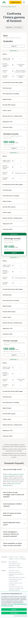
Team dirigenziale (13, 562)
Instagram (11, 558)
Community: (4, 557)
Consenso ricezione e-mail (15, 583)
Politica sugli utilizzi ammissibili (17, 577)
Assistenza (19, 567)
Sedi (19, 563)
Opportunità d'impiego (14, 565)
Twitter (16, 557)
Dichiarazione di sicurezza (15, 579)
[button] (14, 54)
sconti (9, 482)
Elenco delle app (13, 563)
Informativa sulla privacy (20, 604)
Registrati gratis (15, 2)
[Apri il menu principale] (24, 2)
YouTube (17, 558)
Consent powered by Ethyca (19, 615)
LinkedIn (21, 557)
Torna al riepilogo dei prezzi (9, 6)
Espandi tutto (13, 50)
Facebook (11, 557)
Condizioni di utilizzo (14, 570)
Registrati (14, 46)
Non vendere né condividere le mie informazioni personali (16, 588)
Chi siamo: (3, 562)
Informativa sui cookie (7, 605)
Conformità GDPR (13, 581)
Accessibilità (12, 585)
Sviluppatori (23, 558)
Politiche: (3, 570)
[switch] (5, 26)
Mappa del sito (12, 567)
